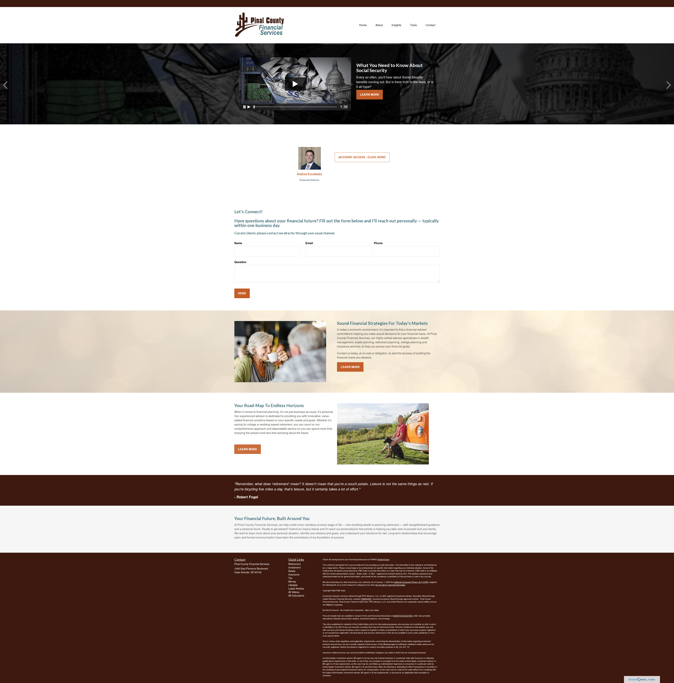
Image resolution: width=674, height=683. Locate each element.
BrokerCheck (383, 559)
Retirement (294, 564)
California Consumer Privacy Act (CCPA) (411, 582)
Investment (294, 567)
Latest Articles (296, 588)
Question (240, 262)
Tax (290, 578)
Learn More (369, 94)
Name (238, 243)
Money (292, 581)
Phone (378, 243)
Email (309, 243)
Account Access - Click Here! (362, 157)
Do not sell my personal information (390, 584)
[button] (379, 25)
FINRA (364, 598)
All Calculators (296, 595)
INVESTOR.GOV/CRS (402, 615)
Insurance (293, 574)
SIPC (369, 598)
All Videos (293, 592)
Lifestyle (293, 585)
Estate (291, 571)
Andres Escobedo (309, 174)
